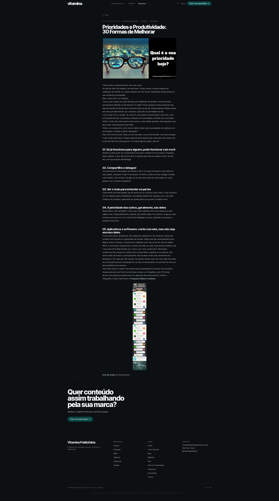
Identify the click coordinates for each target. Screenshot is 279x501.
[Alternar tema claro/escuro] (177, 3)
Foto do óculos (108, 375)
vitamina (75, 3)
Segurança (152, 469)
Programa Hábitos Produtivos (142, 279)
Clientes (131, 3)
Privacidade (152, 473)
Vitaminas (117, 457)
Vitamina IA (117, 461)
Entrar (183, 3)
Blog (106, 15)
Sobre (150, 446)
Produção (117, 449)
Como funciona (117, 3)
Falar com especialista (198, 3)
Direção (116, 446)
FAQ (149, 461)
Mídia (115, 453)
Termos (150, 477)
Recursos (141, 3)
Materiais (151, 457)
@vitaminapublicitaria (189, 451)
